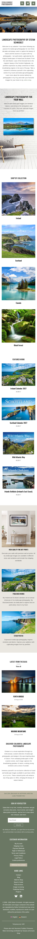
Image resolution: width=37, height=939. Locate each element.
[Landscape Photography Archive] (18, 622)
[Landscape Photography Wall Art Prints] (18, 529)
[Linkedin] (20, 896)
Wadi (4, 931)
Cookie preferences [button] (18, 860)
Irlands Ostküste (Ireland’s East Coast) (18, 491)
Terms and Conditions (18, 853)
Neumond (18, 928)
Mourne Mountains (18, 731)
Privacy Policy (18, 855)
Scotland (18, 260)
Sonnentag (9, 931)
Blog (18, 877)
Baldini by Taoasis (21, 931)
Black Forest (18, 345)
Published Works (18, 594)
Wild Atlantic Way (18, 457)
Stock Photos (18, 636)
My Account (18, 843)
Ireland (18, 218)
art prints (8, 775)
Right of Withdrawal (18, 851)
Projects (18, 892)
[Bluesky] (16, 896)
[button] (22, 3)
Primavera (30, 928)
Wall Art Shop (18, 880)
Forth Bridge (18, 696)
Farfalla (23, 928)
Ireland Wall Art (18, 15)
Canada (18, 302)
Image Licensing (18, 887)
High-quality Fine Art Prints (18, 549)
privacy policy (30, 832)
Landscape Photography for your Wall (18, 98)
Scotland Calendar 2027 (18, 422)
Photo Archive (18, 884)
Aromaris (32, 931)
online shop (27, 80)
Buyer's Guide (18, 882)
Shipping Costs (18, 846)
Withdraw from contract (18, 865)
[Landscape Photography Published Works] (18, 580)
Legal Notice (19, 858)
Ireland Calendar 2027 (18, 388)
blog (16, 78)
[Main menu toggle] (33, 3)
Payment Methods (18, 848)
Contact (18, 875)
